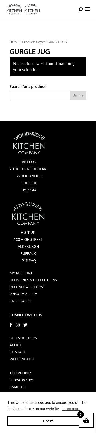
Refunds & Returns (27, 287)
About (16, 345)
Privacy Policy (23, 294)
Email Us (17, 387)
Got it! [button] (48, 421)
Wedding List (22, 359)
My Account (21, 273)
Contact (18, 352)
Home (15, 42)
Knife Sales (20, 301)
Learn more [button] (71, 409)
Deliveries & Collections (33, 280)
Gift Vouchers (23, 338)
